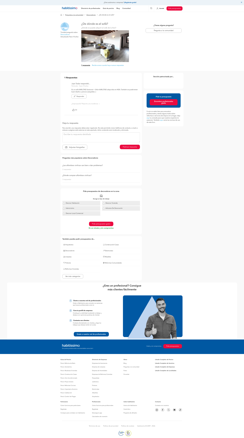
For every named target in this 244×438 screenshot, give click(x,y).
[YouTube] (174, 410)
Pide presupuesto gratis (101, 224)
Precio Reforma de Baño (68, 363)
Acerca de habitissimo (130, 405)
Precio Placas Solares (67, 381)
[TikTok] (180, 410)
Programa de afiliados (130, 413)
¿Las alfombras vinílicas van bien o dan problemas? (82, 165)
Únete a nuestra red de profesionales (91, 334)
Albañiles (95, 393)
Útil (76, 110)
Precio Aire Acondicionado (69, 378)
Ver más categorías (72, 276)
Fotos (125, 370)
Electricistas (95, 389)
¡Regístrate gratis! (130, 2)
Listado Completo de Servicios (164, 363)
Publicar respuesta (130, 147)
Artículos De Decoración (114, 208)
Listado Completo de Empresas (165, 367)
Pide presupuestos (174, 8)
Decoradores (91, 15)
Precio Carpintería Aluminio (69, 389)
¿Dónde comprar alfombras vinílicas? (77, 175)
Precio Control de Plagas (68, 396)
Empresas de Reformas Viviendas (102, 374)
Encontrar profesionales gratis (163, 102)
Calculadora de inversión (99, 416)
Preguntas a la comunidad (74, 15)
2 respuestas (66, 169)
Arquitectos (95, 396)
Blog (125, 363)
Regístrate (64, 409)
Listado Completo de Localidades (165, 370)
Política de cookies (127, 426)
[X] (168, 410)
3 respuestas (66, 179)
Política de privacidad (110, 426)
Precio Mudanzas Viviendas (69, 370)
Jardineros (95, 381)
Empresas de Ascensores (99, 363)
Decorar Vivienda (112, 203)
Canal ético (127, 409)
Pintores (94, 385)
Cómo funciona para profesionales (102, 405)
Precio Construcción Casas (69, 374)
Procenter (126, 374)
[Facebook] (162, 410)
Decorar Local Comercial (74, 213)
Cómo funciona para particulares (70, 405)
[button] (65, 26)
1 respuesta (85, 65)
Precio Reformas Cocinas (68, 385)
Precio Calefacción (66, 393)
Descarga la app (97, 413)
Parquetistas (95, 378)
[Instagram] (157, 410)
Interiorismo (70, 208)
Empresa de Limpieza (98, 367)
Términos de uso (94, 426)
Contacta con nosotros (162, 405)
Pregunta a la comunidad (163, 30)
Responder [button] (80, 96)
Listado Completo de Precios (164, 359)
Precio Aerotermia (66, 367)
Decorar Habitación (72, 203)
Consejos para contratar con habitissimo (73, 413)
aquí (148, 118)
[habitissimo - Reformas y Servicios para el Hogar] (69, 8)
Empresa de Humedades (99, 370)
